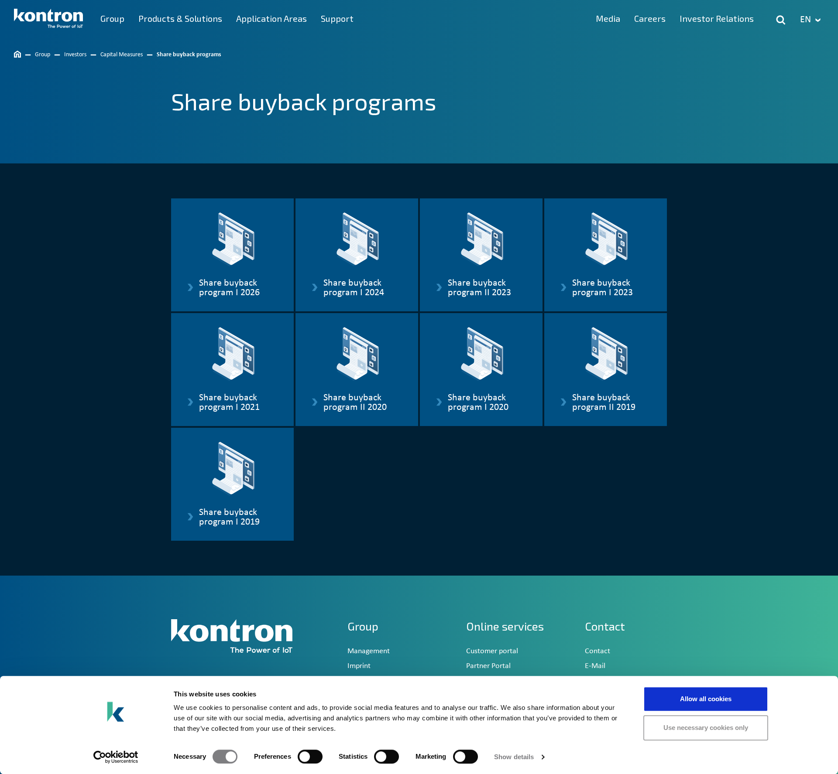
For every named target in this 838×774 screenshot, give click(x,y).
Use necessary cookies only (705, 727)
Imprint (359, 666)
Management (368, 651)
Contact (597, 651)
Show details (514, 756)
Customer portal (492, 651)
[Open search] (780, 20)
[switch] (310, 757)
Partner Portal (488, 666)
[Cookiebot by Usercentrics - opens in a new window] (116, 757)
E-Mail (595, 666)
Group (362, 626)
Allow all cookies (706, 698)
